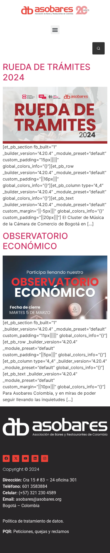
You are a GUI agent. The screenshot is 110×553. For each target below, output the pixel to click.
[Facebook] (6, 458)
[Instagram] (44, 458)
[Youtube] (25, 458)
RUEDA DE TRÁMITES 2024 (47, 72)
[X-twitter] (15, 458)
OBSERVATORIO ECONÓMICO (35, 241)
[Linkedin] (35, 458)
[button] (55, 29)
